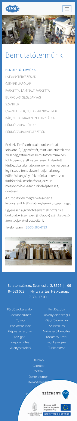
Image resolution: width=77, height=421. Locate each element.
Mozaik (38, 371)
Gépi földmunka (57, 320)
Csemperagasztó (38, 382)
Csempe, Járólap (18, 84)
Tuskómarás (56, 348)
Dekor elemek (38, 377)
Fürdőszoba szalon (20, 309)
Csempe (38, 366)
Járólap (38, 360)
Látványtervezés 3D (20, 77)
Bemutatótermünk (20, 70)
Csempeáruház (20, 315)
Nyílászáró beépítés (57, 331)
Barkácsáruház (20, 326)
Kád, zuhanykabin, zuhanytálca (30, 118)
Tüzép (20, 320)
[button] (10, 251)
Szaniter (12, 104)
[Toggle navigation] (66, 8)
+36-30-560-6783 (35, 227)
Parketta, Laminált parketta (27, 90)
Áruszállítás (57, 326)
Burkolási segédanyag (23, 97)
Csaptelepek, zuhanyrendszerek (31, 111)
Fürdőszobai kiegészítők (25, 132)
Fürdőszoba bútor (20, 125)
